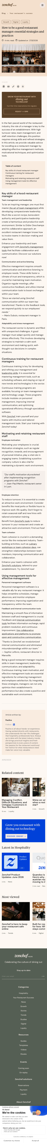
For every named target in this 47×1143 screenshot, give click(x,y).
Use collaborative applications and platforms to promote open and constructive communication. (21, 634)
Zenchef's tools (22, 521)
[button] (42, 5)
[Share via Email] (8, 87)
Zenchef (11, 416)
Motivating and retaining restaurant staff (22, 178)
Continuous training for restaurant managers (19, 174)
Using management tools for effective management (21, 182)
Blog (3, 13)
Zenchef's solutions (11, 565)
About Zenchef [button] (23, 1102)
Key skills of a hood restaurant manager (21, 170)
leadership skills (10, 373)
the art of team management (24, 208)
